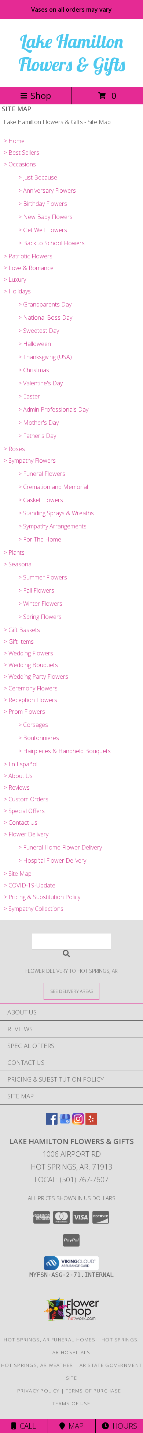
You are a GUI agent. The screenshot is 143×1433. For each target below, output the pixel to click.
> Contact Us (20, 822)
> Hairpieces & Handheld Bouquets (64, 751)
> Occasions (20, 164)
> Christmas (33, 370)
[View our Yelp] (91, 1122)
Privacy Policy (38, 1390)
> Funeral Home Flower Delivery (60, 847)
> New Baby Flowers (45, 217)
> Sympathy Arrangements (52, 526)
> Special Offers (24, 811)
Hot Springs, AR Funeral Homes (49, 1339)
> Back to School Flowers (51, 243)
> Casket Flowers (40, 500)
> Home (14, 141)
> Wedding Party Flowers (36, 677)
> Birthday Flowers (42, 204)
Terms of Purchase (93, 1390)
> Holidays (17, 291)
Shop (40, 95)
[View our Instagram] (78, 1122)
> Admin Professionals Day (53, 409)
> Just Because (37, 177)
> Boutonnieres (38, 738)
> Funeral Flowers (41, 474)
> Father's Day (37, 436)
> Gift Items (19, 641)
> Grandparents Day (45, 304)
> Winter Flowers (40, 604)
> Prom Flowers (24, 712)
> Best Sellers (21, 153)
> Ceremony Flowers (31, 688)
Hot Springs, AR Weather (37, 1365)
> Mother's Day (38, 423)
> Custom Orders (26, 799)
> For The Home (39, 539)
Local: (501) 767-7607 (71, 1179)
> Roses (14, 449)
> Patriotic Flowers (28, 256)
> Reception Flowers (30, 700)
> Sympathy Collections (33, 909)
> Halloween (34, 344)
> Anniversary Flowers (47, 190)
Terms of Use (71, 1403)
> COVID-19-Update (29, 885)
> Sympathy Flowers (30, 461)
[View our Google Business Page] (65, 1122)
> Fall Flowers (36, 590)
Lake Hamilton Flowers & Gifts (71, 53)
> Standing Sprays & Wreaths (56, 513)
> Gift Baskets (22, 630)
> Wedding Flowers (28, 653)
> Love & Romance (29, 268)
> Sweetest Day (38, 331)
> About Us (18, 776)
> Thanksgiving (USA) (45, 357)
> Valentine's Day (40, 383)
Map (74, 1426)
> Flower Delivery (26, 834)
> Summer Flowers (42, 577)
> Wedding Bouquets (31, 665)
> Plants (14, 552)
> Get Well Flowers (42, 230)
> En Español (20, 764)
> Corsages (33, 725)
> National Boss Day (45, 317)
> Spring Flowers (40, 617)
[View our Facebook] (52, 1122)
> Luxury (15, 280)
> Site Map (18, 874)
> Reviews (17, 787)
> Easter (29, 396)
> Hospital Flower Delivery (52, 860)
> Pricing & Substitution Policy (42, 897)
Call (26, 1426)
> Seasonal (18, 564)
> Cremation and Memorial (53, 487)
